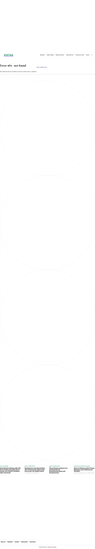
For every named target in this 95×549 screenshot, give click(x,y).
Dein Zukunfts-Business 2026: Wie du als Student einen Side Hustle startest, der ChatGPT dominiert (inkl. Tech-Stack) (10, 470)
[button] (92, 55)
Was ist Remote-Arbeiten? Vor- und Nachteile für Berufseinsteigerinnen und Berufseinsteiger (58, 470)
